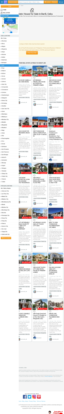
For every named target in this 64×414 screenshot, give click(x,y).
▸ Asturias (3, 54)
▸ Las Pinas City (5, 193)
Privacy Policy (32, 401)
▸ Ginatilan (3, 106)
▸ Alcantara (4, 41)
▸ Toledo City (4, 176)
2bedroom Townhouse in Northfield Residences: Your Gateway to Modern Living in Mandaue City (55, 135)
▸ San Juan (3, 229)
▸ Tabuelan (3, 171)
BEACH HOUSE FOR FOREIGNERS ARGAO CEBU (23, 132)
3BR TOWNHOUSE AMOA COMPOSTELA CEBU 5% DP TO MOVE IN (40, 133)
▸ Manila (3, 204)
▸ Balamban (4, 60)
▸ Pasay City (4, 218)
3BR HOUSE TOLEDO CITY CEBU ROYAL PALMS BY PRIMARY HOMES (39, 270)
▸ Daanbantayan (5, 95)
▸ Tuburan (3, 179)
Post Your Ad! (32, 53)
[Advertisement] (32, 29)
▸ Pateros (3, 223)
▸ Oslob (3, 133)
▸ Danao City (4, 100)
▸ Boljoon (3, 70)
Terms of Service (48, 376)
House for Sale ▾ (13, 2)
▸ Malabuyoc (4, 116)
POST (9, 6)
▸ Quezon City (4, 226)
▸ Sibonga (3, 162)
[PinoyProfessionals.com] (5, 2)
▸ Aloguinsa (4, 49)
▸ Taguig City (4, 231)
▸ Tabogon (3, 168)
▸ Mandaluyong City (6, 202)
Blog (23, 401)
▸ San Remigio (4, 154)
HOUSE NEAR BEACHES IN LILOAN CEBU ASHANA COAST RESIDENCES (23, 180)
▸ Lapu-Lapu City (5, 108)
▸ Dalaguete (4, 98)
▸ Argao (3, 51)
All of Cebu (3, 38)
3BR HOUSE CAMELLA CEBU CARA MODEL (24, 81)
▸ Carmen (3, 79)
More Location (6, 238)
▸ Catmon (3, 81)
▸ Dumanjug (4, 103)
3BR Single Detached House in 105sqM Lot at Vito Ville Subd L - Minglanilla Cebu (39, 316)
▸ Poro (2, 141)
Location (48, 2)
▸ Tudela (3, 181)
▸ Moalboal (3, 127)
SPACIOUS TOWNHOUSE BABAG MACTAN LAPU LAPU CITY (23, 270)
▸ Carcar (3, 76)
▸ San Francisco (5, 152)
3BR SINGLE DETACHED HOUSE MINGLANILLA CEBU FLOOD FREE (39, 180)
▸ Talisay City (4, 173)
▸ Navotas (3, 212)
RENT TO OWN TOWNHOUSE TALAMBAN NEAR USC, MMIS (54, 225)
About (26, 401)
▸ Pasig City (4, 221)
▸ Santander (4, 160)
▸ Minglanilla (4, 125)
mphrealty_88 (24, 102)
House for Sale (5, 15)
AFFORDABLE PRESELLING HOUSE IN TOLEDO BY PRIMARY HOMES (39, 82)
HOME (4, 10)
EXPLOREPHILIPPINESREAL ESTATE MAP (10, 21)
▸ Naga (2, 130)
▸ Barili (2, 65)
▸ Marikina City (4, 207)
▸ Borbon (3, 73)
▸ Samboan (4, 146)
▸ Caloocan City (5, 191)
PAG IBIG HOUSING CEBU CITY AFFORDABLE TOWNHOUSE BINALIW (55, 271)
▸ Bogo (2, 68)
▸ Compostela (4, 87)
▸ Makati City (4, 196)
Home (19, 401)
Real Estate (6, 13)
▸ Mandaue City (5, 119)
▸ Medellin (3, 122)
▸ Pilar (2, 135)
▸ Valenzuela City (5, 234)
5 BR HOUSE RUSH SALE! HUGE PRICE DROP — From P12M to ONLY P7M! (55, 180)
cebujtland (54, 160)
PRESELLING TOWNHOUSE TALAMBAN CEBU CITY (54, 316)
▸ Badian (3, 57)
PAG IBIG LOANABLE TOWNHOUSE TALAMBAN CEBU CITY (23, 316)
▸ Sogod (3, 165)
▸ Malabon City (4, 199)
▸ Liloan (3, 111)
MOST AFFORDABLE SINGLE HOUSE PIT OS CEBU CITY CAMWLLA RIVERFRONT (23, 226)
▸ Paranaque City (5, 215)
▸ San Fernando (5, 149)
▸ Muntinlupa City (5, 210)
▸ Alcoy (3, 43)
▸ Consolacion (4, 89)
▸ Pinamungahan (5, 138)
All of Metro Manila (6, 188)
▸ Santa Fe (3, 157)
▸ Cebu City (3, 84)
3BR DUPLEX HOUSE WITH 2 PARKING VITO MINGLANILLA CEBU (55, 82)
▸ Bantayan (3, 62)
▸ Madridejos (4, 114)
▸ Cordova (3, 92)
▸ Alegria (3, 46)
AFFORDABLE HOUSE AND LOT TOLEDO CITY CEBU (39, 224)
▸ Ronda (3, 143)
